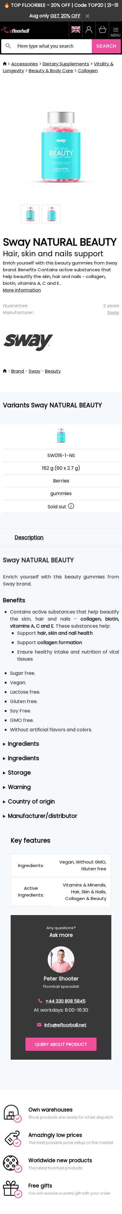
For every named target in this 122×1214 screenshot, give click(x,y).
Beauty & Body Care (51, 70)
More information (22, 290)
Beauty (53, 371)
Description (29, 537)
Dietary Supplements (66, 64)
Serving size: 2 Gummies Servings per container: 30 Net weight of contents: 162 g (43, 744)
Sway (113, 312)
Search (106, 46)
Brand (17, 371)
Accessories (24, 64)
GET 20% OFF (65, 15)
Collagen (88, 70)
